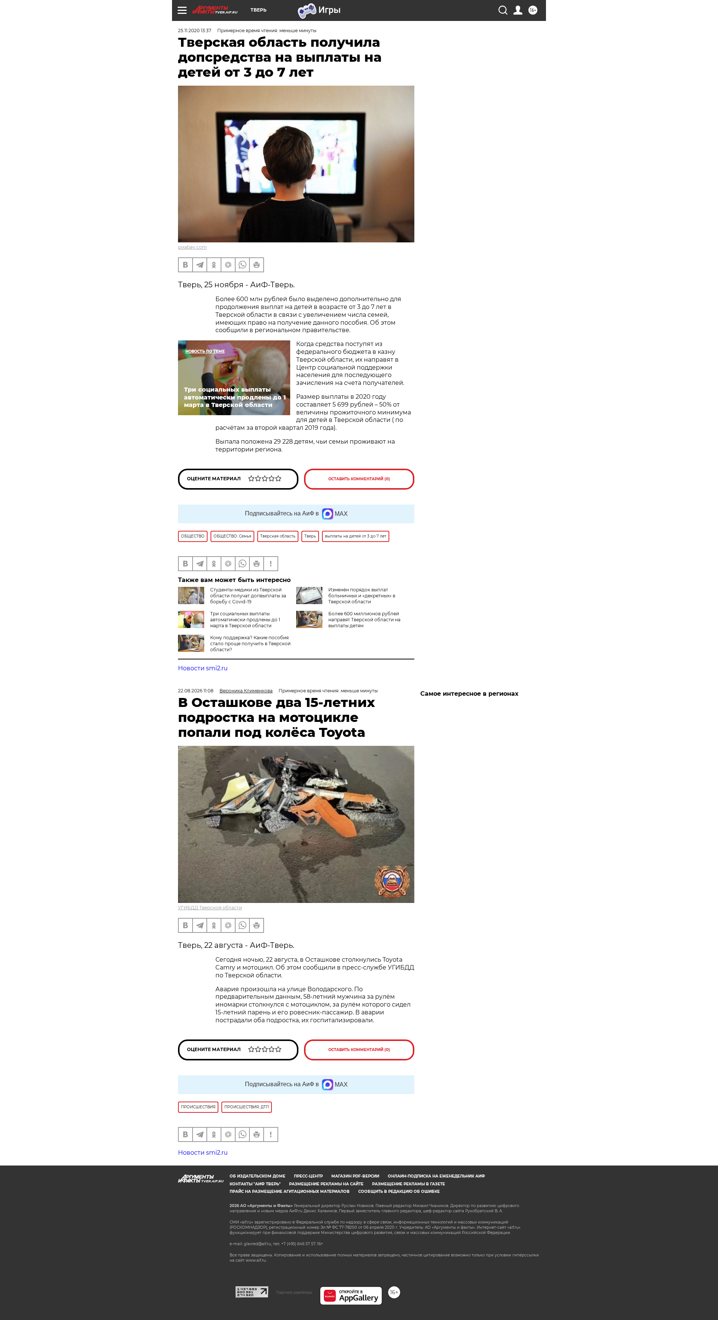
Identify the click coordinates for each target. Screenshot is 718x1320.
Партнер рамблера (294, 1292)
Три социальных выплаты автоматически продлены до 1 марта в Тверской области (245, 619)
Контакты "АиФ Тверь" (255, 1184)
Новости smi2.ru (203, 668)
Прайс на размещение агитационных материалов (290, 1191)
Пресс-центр (308, 1176)
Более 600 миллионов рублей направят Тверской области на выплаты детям (364, 619)
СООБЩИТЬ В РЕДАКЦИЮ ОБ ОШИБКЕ (399, 1191)
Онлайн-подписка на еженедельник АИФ (436, 1176)
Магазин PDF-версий (355, 1176)
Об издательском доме (257, 1176)
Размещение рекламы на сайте (326, 1184)
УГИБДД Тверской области (210, 907)
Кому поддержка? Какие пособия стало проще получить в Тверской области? (250, 643)
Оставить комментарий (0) (359, 479)
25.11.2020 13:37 (194, 30)
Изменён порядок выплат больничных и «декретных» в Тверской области (361, 595)
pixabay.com (192, 247)
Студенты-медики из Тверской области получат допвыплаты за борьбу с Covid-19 (248, 595)
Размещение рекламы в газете (408, 1184)
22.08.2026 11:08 (196, 690)
